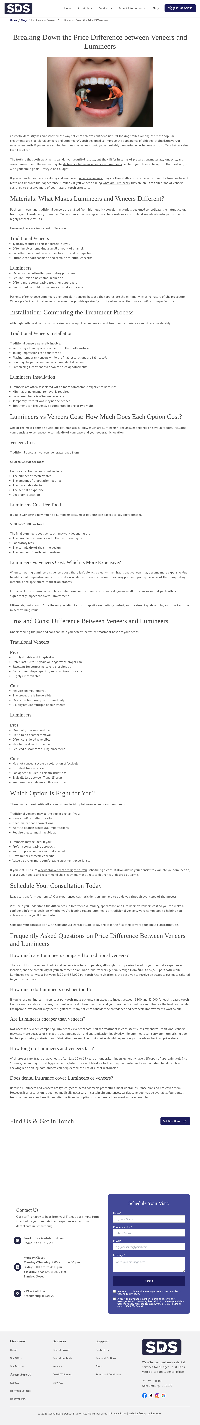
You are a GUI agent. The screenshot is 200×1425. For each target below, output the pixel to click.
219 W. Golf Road (35, 1291)
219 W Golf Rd (152, 1381)
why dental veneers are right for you (62, 870)
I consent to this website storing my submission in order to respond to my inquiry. (149, 1292)
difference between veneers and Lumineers (92, 164)
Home (67, 8)
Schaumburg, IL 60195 (39, 1296)
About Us (83, 8)
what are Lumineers (116, 183)
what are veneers (90, 178)
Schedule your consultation (28, 925)
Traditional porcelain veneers (30, 452)
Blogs (155, 8)
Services (104, 8)
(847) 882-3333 (182, 8)
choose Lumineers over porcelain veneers (58, 297)
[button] (144, 1395)
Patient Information (130, 8)
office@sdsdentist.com (49, 1238)
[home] (19, 8)
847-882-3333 (43, 1243)
